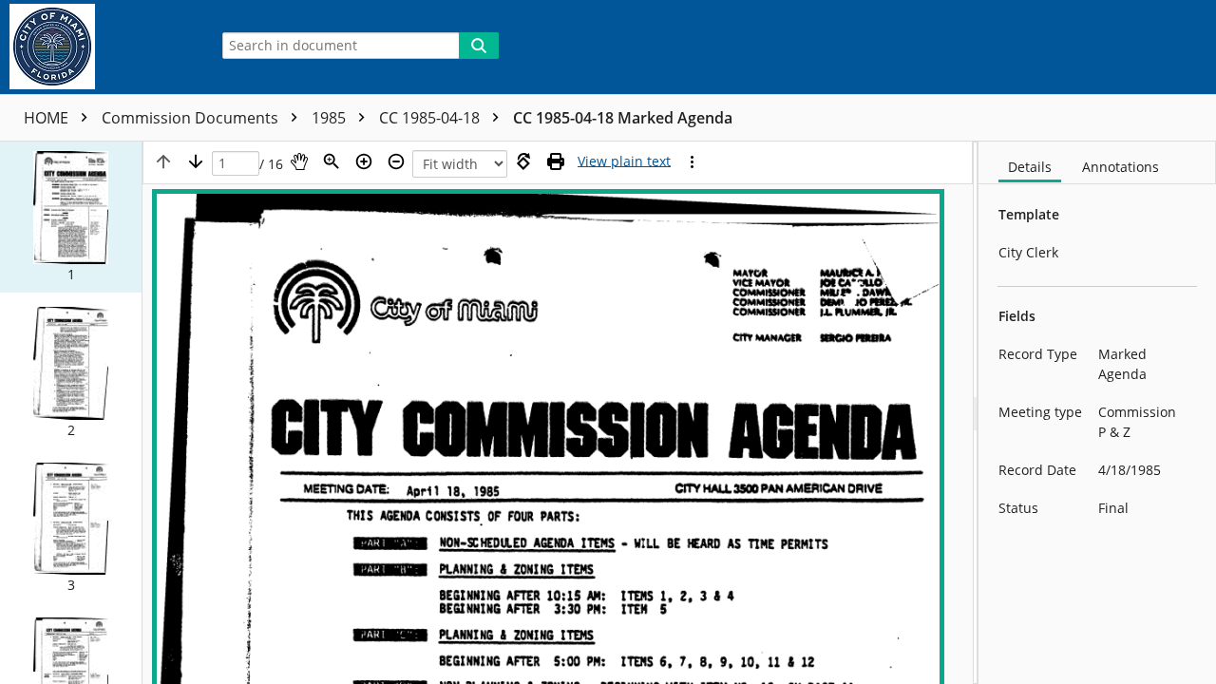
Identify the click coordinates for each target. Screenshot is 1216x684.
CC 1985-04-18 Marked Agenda (622, 117)
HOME (48, 117)
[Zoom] (331, 161)
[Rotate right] (523, 161)
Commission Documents (192, 117)
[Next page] (196, 161)
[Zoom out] (396, 161)
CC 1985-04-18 (431, 117)
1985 (331, 117)
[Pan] (299, 161)
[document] (1097, 413)
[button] (71, 217)
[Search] (479, 45)
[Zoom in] (364, 161)
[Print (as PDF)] (556, 161)
